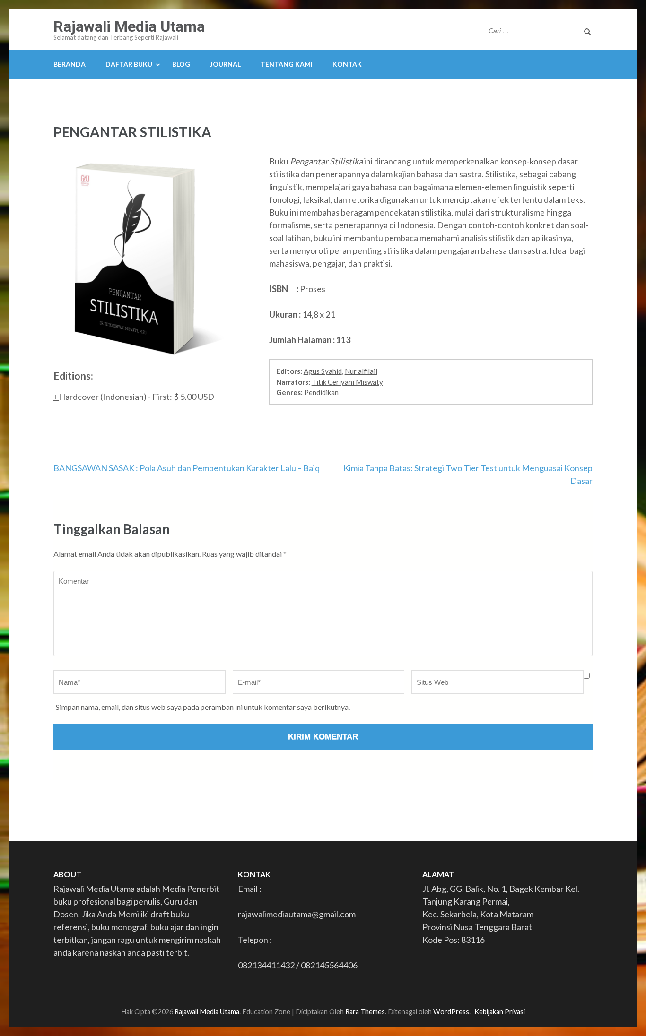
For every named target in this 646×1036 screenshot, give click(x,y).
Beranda (69, 64)
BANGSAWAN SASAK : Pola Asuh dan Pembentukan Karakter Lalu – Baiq (186, 468)
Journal (225, 64)
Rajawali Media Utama (129, 26)
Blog (181, 64)
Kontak (347, 64)
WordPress (451, 1012)
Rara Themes (365, 1012)
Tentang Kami (287, 64)
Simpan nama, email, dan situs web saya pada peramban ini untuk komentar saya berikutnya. (203, 706)
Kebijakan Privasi (499, 1012)
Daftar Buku (128, 64)
